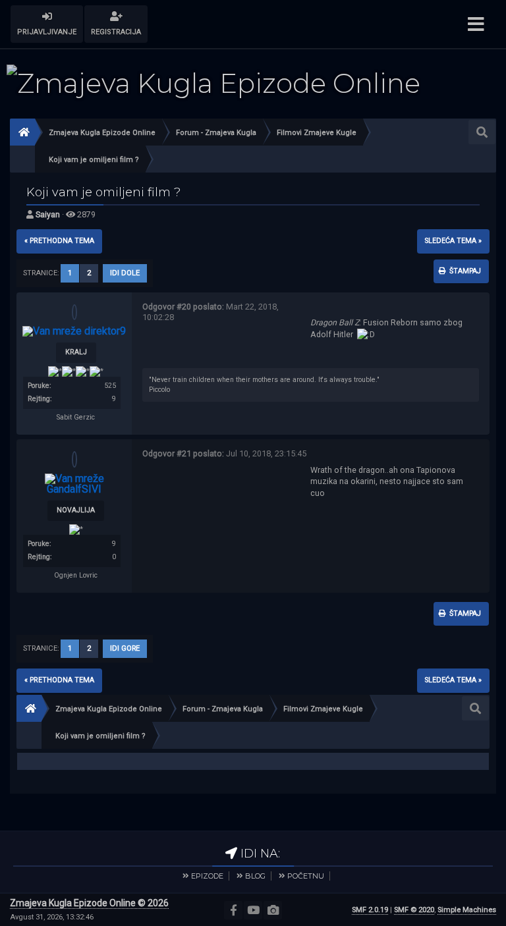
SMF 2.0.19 (370, 910)
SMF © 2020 (414, 910)
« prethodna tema (59, 240)
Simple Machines (466, 910)
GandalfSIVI (74, 489)
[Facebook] (233, 910)
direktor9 (105, 331)
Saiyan (48, 214)
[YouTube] (253, 910)
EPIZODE (207, 876)
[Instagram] (273, 910)
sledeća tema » (453, 240)
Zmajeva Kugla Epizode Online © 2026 (89, 903)
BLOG (255, 876)
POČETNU (305, 876)
